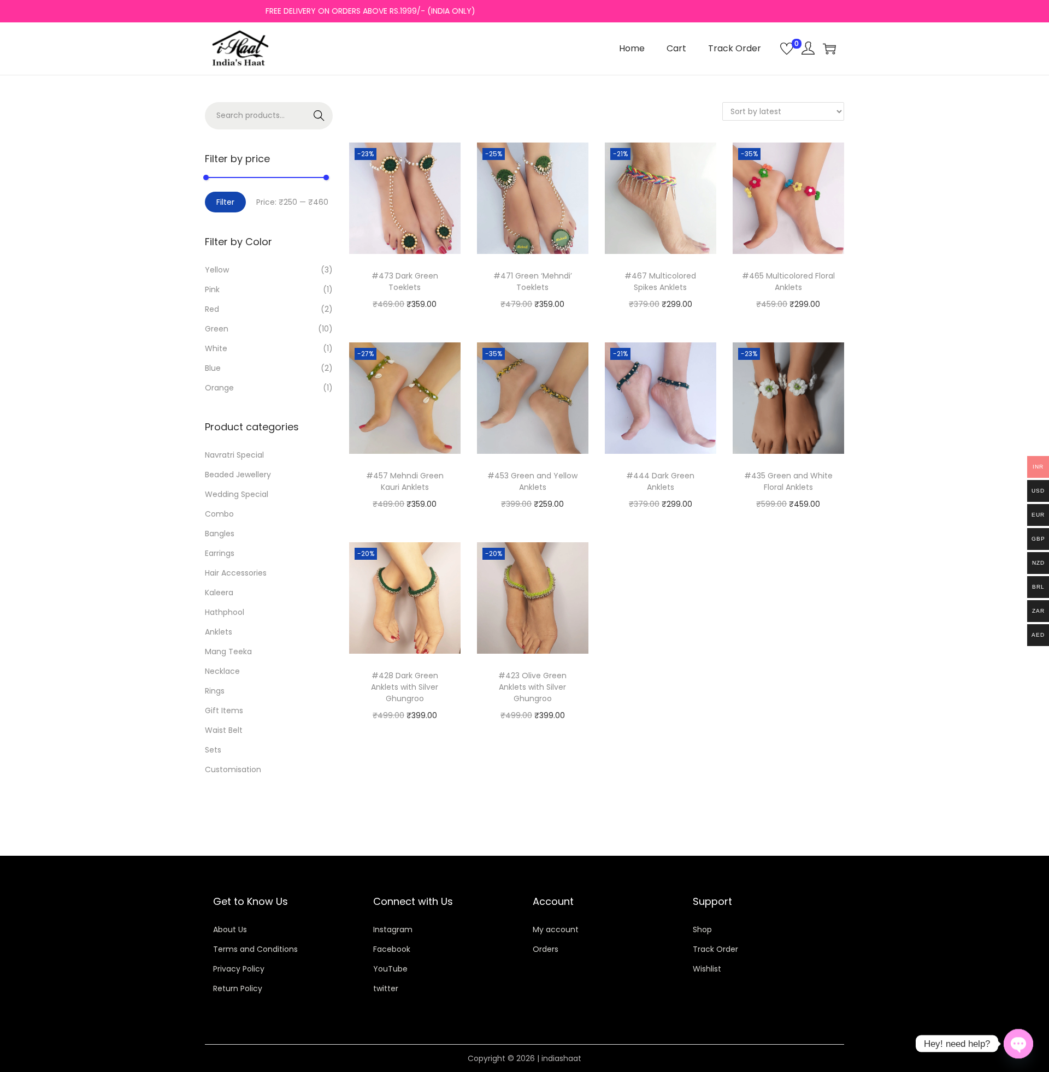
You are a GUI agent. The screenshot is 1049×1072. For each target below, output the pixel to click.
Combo (219, 513)
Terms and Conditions (255, 949)
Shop (702, 929)
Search (319, 115)
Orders (545, 949)
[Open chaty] (1018, 1043)
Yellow (217, 269)
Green (216, 328)
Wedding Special (236, 494)
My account (556, 929)
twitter (385, 988)
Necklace (222, 671)
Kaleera (219, 592)
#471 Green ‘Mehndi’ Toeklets (532, 281)
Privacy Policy (238, 968)
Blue (213, 368)
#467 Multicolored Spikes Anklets (660, 281)
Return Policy (237, 988)
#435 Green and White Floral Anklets (788, 481)
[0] (786, 48)
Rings (215, 690)
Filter (225, 202)
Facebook (391, 949)
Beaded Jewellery (238, 474)
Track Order (715, 949)
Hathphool (224, 612)
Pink (212, 289)
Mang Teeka (228, 651)
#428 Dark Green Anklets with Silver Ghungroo (404, 687)
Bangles (219, 533)
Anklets (218, 631)
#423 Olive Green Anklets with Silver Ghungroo (532, 687)
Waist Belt (224, 730)
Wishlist (707, 968)
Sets (213, 749)
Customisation (233, 769)
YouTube (390, 968)
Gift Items (224, 710)
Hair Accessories (236, 572)
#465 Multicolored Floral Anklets (788, 281)
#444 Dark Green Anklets (660, 481)
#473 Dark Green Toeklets (405, 281)
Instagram (392, 929)
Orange (219, 387)
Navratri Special (234, 454)
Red (212, 309)
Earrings (219, 553)
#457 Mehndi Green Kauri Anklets (405, 481)
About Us (230, 929)
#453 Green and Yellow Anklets (532, 481)
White (216, 348)
